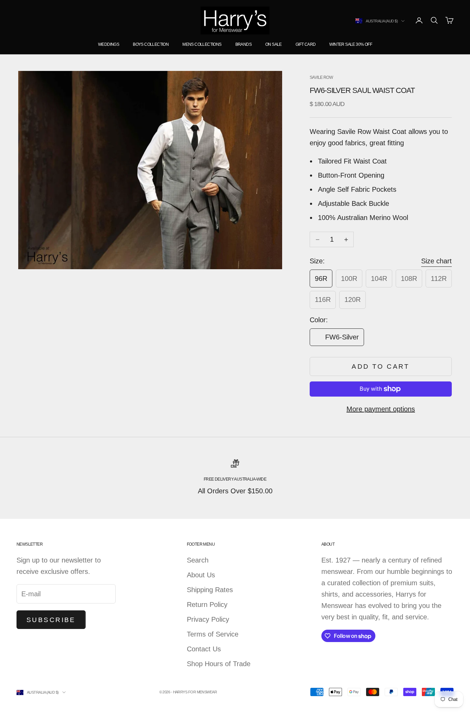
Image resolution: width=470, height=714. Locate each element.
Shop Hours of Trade (218, 664)
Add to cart (381, 366)
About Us (201, 575)
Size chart (436, 261)
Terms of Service (212, 634)
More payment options (380, 409)
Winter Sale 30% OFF (350, 44)
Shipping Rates (210, 590)
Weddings (108, 44)
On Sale (273, 44)
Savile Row (321, 77)
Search (198, 560)
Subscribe (51, 619)
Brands (243, 44)
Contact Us (204, 649)
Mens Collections (201, 44)
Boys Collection (151, 44)
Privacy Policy (208, 619)
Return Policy (207, 604)
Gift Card (306, 44)
